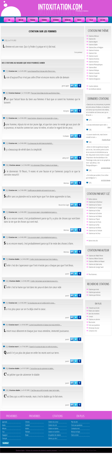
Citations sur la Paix (94, 225)
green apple (65, 86)
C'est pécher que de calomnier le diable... (42, 368)
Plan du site (92, 322)
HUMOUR (68, 20)
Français (4, 438)
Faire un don (75, 435)
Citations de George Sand (96, 267)
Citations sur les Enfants (95, 216)
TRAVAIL (32, 20)
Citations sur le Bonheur (95, 202)
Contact (91, 316)
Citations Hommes (94, 59)
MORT (79, 20)
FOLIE (91, 20)
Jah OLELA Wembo (105, 168)
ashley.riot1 (65, 158)
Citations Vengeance (94, 79)
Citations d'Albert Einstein (96, 258)
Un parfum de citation (54, 435)
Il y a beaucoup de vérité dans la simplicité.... (40, 143)
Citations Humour (94, 62)
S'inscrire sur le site (94, 308)
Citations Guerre (93, 56)
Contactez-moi (93, 331)
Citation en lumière (54, 431)
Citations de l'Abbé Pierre (96, 255)
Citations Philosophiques (95, 64)
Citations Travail (93, 76)
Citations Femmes (94, 50)
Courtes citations (93, 86)
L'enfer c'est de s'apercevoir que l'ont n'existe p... (44, 259)
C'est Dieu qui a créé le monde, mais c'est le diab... (45, 390)
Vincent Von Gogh (64, 205)
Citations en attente (94, 319)
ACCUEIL (102, 20)
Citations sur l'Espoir (94, 219)
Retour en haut (75, 431)
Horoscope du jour (94, 328)
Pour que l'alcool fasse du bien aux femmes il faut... (45, 93)
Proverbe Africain (106, 140)
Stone (108, 117)
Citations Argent (93, 42)
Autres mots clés (93, 240)
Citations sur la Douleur (95, 213)
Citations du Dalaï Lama (95, 264)
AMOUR (21, 20)
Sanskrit (27, 425)
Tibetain (27, 431)
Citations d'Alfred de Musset (96, 261)
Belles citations (93, 199)
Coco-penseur (78, 52)
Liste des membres (94, 313)
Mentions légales (20, 450)
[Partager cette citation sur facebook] (79, 85)
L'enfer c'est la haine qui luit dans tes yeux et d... (44, 281)
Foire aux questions (94, 325)
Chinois (27, 422)
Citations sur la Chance (95, 205)
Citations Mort (93, 67)
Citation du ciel (52, 425)
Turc (3, 431)
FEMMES (44, 20)
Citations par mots (94, 289)
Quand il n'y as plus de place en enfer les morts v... (43, 346)
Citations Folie (93, 53)
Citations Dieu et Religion (96, 47)
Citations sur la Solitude (95, 230)
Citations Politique (94, 70)
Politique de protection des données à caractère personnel (41, 450)
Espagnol (4, 435)
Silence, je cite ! (52, 438)
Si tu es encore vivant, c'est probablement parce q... (42, 212)
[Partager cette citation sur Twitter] (75, 85)
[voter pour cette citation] (3, 40)
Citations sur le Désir (94, 210)
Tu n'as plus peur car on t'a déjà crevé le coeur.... (41, 303)
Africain (4, 428)
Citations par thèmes (94, 295)
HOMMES (56, 20)
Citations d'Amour (94, 36)
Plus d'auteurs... (93, 274)
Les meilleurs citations (95, 89)
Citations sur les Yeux (94, 233)
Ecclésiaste (66, 136)
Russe (26, 435)
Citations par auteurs (94, 292)
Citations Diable (93, 44)
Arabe (4, 425)
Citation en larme (53, 428)
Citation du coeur (53, 422)
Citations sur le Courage (95, 207)
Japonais (4, 422)
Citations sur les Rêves (95, 227)
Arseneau (66, 183)
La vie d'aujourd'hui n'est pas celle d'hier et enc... (42, 71)
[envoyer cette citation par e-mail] (72, 85)
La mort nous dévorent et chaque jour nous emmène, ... (45, 325)
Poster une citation (94, 311)
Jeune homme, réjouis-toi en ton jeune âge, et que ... (43, 118)
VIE (9, 20)
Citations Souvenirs (94, 73)
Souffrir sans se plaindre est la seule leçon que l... (42, 190)
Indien (27, 428)
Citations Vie (92, 39)
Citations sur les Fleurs (95, 222)
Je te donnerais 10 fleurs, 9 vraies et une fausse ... (45, 165)
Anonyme (66, 111)
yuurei (67, 274)
